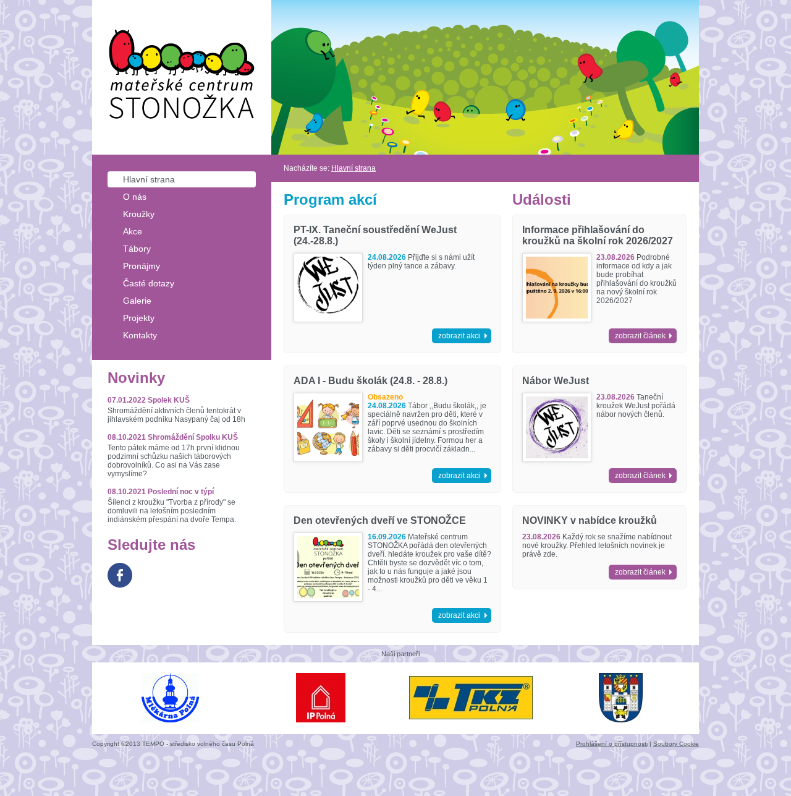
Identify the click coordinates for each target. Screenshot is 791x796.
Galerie (137, 301)
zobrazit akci (459, 336)
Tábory (137, 249)
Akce (132, 231)
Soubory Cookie (676, 743)
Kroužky (138, 214)
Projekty (138, 318)
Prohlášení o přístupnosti (612, 743)
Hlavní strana (149, 179)
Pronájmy (141, 266)
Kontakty (140, 335)
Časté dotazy (148, 283)
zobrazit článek (640, 336)
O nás (134, 197)
